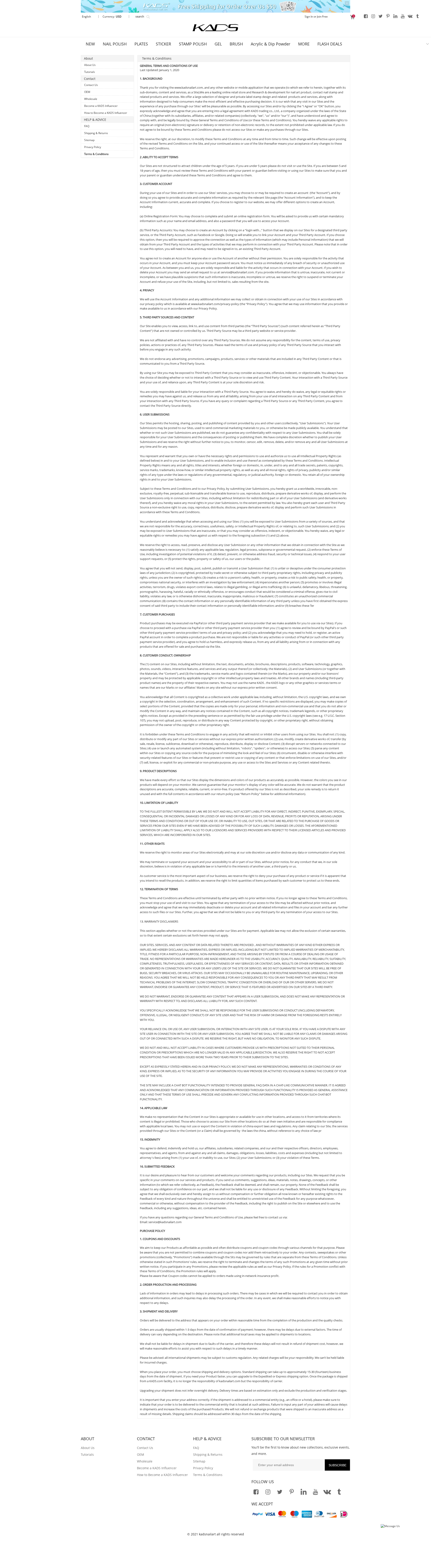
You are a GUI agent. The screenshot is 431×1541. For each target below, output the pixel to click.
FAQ (86, 126)
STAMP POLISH (193, 44)
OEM (87, 92)
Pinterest (388, 16)
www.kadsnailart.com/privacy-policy (215, 304)
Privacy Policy (92, 147)
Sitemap (89, 140)
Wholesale (90, 99)
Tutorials (89, 72)
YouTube (402, 16)
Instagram (373, 16)
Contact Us (91, 85)
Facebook (365, 16)
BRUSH (236, 44)
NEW (90, 44)
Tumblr (417, 16)
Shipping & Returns (96, 133)
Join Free (322, 16)
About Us (90, 65)
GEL (218, 44)
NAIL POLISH (115, 44)
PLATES (141, 44)
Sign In (309, 16)
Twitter (380, 16)
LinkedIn (395, 16)
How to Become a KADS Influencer (105, 113)
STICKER (163, 44)
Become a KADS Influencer (101, 106)
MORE (304, 44)
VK (410, 16)
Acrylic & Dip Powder (270, 44)
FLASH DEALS (329, 44)
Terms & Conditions (96, 154)
